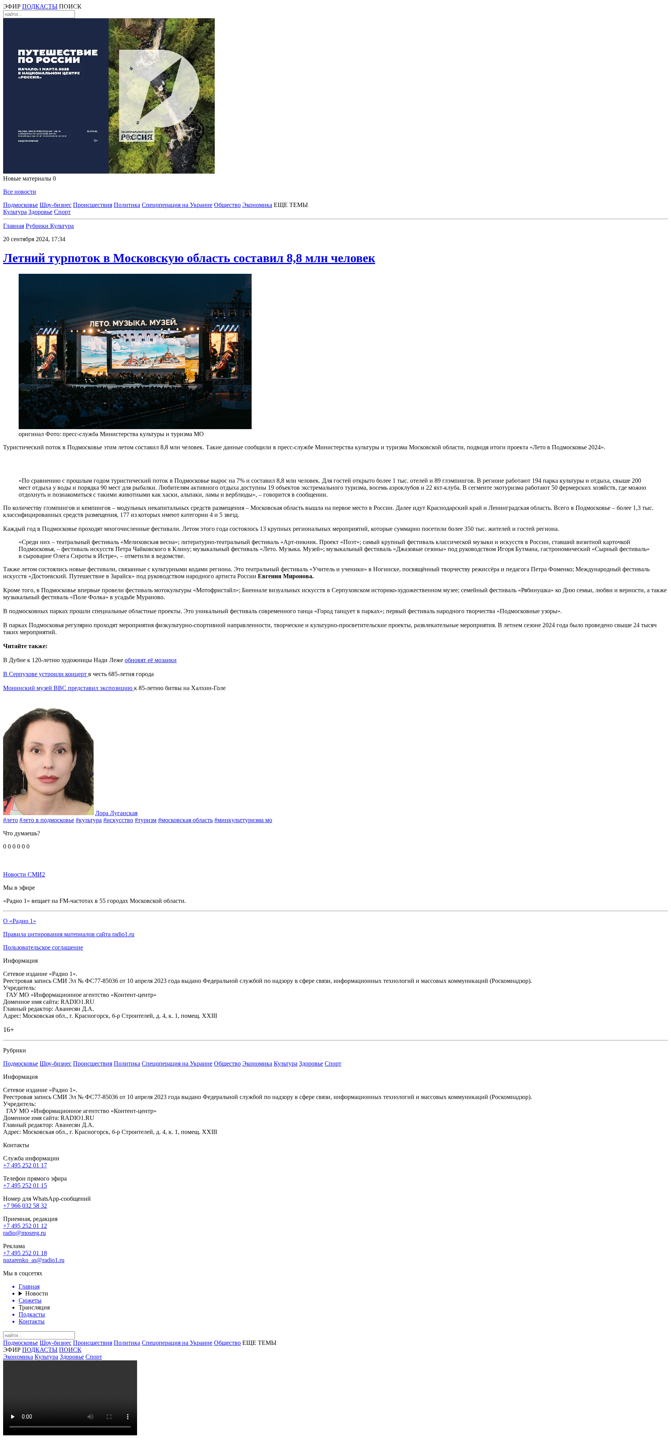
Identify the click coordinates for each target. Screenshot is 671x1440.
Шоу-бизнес (55, 205)
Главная (13, 226)
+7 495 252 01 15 (25, 1185)
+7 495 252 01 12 (25, 1226)
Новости (36, 1293)
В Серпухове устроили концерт (45, 674)
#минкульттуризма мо (243, 820)
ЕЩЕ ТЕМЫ (291, 205)
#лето (10, 820)
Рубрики (38, 226)
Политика (127, 205)
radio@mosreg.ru (24, 1233)
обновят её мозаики (151, 660)
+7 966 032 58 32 (25, 1205)
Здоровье (40, 212)
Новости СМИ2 (24, 874)
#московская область (185, 820)
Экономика (257, 205)
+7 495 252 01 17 (25, 1165)
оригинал (31, 434)
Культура (15, 212)
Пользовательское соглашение (43, 947)
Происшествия (92, 205)
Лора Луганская (116, 813)
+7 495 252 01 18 (25, 1253)
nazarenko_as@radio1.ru (33, 1260)
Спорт (62, 212)
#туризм (145, 820)
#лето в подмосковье (46, 820)
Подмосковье (20, 205)
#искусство (118, 820)
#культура (89, 820)
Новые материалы (29, 178)
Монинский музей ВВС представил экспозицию (68, 688)
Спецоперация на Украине (177, 205)
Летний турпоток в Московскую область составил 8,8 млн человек (189, 258)
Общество (227, 205)
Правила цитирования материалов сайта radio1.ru (68, 934)
